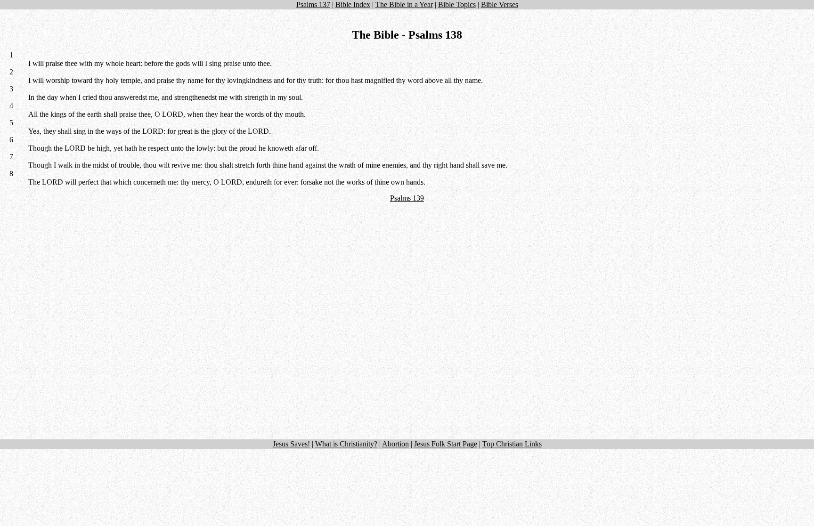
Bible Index (352, 4)
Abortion (395, 444)
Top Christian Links (512, 444)
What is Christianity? (346, 444)
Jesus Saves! (291, 444)
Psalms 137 (313, 4)
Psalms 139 (407, 198)
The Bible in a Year (404, 4)
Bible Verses (499, 4)
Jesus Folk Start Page (445, 444)
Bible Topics (457, 4)
